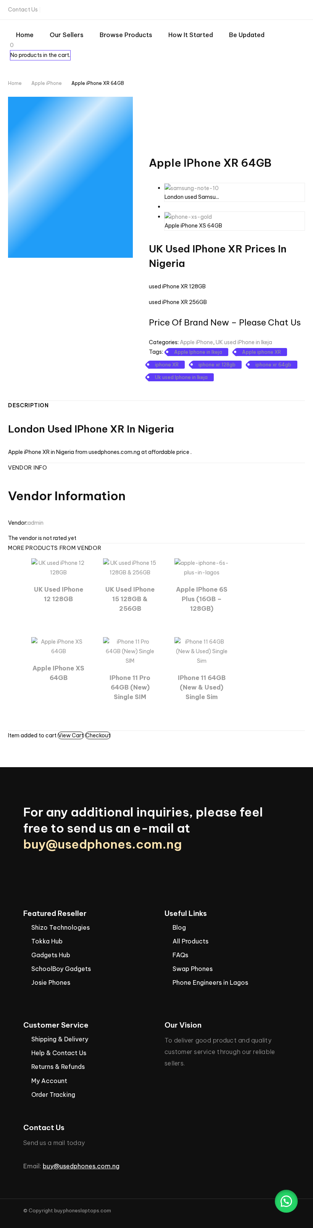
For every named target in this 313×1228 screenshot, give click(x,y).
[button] (286, 1201)
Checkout (98, 735)
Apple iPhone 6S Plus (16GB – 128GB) (201, 599)
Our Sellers (67, 35)
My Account (49, 1081)
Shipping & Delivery (59, 1039)
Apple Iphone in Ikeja (198, 352)
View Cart (71, 735)
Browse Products (126, 35)
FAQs (180, 955)
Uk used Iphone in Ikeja (181, 377)
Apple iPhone (46, 83)
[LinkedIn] (198, 388)
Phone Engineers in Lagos (210, 982)
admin (35, 522)
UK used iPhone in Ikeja (244, 342)
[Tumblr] (187, 388)
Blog (179, 927)
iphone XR (167, 364)
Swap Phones (193, 969)
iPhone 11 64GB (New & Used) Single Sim (202, 687)
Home (25, 35)
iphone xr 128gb (217, 364)
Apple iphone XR (261, 352)
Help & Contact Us (58, 1053)
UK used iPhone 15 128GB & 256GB (130, 599)
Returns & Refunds (58, 1066)
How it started (190, 35)
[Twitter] (254, 10)
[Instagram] (266, 10)
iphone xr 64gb (273, 364)
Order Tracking (53, 1094)
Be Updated (247, 35)
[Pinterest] (176, 388)
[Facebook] (242, 10)
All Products (190, 941)
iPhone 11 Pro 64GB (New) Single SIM (130, 687)
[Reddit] (209, 388)
